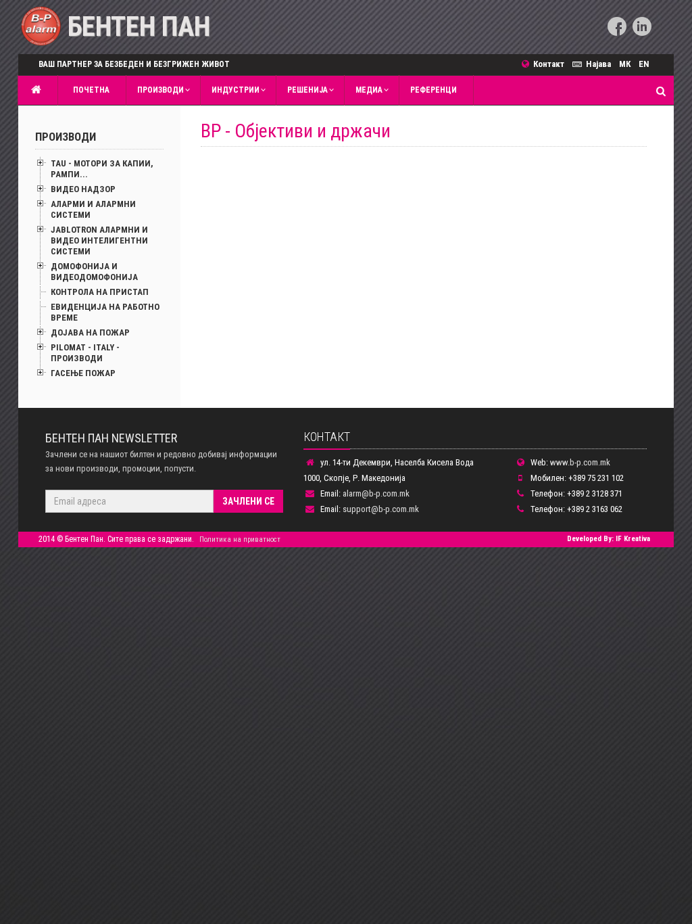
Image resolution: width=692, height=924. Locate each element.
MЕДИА (368, 90)
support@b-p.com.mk (381, 509)
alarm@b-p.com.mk (376, 493)
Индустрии (236, 90)
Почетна (89, 90)
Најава (598, 64)
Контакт (550, 64)
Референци (433, 90)
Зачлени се (248, 501)
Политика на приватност (239, 539)
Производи (160, 90)
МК (625, 64)
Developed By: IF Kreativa (608, 538)
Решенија (307, 90)
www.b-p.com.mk (580, 462)
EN (644, 64)
